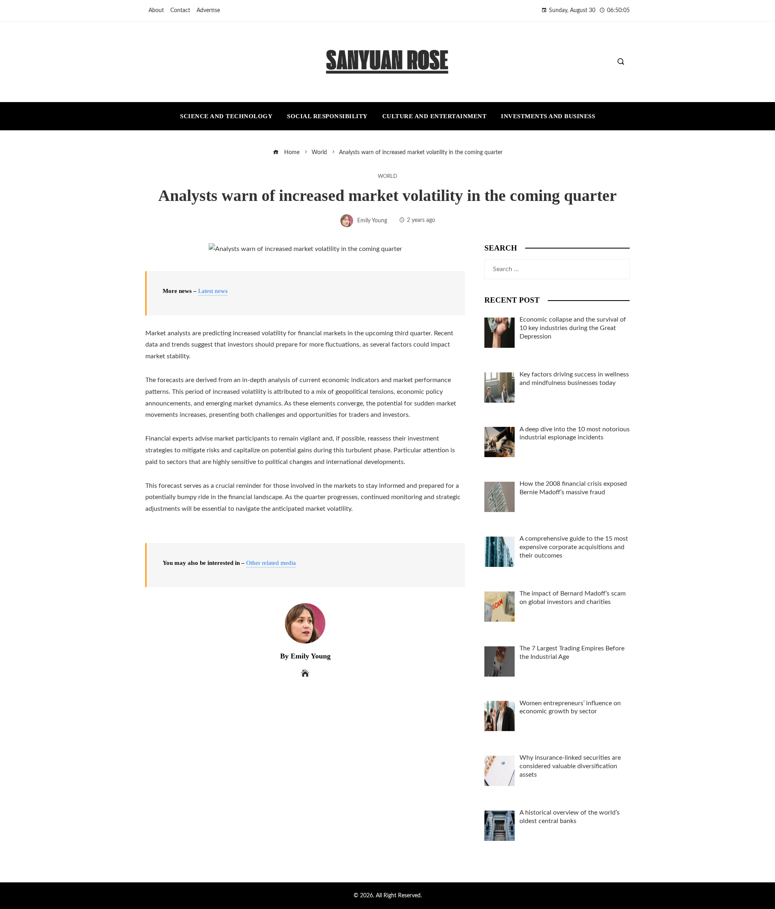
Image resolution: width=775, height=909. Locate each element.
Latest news (213, 291)
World (387, 176)
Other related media (271, 563)
